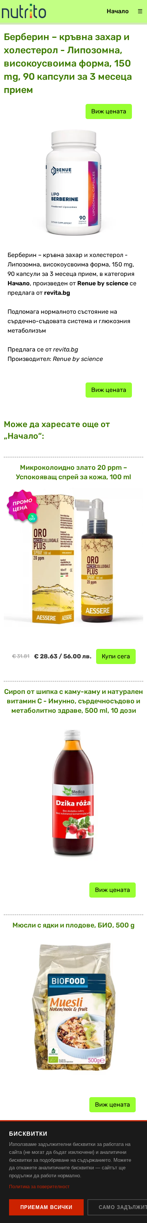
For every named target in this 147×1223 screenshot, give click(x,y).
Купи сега (116, 656)
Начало (118, 11)
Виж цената (108, 111)
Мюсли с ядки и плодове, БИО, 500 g (73, 925)
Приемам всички (46, 1207)
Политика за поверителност (39, 1186)
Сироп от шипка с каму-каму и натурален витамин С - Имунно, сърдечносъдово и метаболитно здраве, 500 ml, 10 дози (73, 701)
